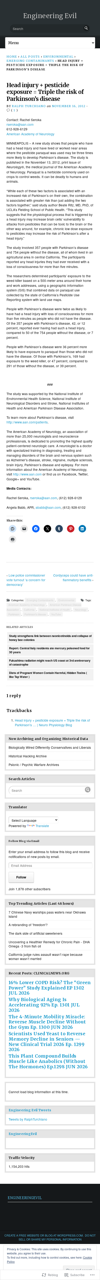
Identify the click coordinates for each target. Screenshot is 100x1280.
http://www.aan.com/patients (27, 422)
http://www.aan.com (27, 474)
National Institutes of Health (55, 609)
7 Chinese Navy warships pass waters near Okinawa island (47, 914)
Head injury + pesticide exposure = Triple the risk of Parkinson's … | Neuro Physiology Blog (52, 722)
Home (12, 56)
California (29, 609)
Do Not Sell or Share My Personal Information (57, 1237)
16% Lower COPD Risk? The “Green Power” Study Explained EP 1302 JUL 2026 (50, 988)
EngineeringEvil (23, 1134)
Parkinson (13, 614)
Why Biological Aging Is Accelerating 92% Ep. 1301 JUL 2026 (44, 1005)
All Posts (30, 56)
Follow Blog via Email (24, 841)
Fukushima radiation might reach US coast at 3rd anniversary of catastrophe (49, 662)
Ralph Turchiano (29, 106)
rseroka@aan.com (20, 124)
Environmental (58, 56)
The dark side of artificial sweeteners (35, 933)
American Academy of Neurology (30, 134)
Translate (42, 825)
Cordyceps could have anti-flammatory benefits (73, 577)
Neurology (80, 609)
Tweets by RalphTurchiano (28, 1119)
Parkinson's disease (35, 614)
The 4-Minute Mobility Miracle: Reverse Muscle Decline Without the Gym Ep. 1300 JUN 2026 (47, 1022)
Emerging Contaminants (30, 61)
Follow (21, 877)
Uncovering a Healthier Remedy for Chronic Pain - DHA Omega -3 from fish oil (49, 944)
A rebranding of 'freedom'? (28, 924)
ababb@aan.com (48, 507)
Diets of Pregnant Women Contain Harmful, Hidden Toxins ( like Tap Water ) (48, 675)
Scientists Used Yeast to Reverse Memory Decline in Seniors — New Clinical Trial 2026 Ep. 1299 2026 (47, 1041)
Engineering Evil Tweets (30, 1110)
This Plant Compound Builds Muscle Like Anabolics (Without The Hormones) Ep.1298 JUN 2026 (48, 1061)
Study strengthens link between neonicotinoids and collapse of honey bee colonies (50, 638)
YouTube (56, 614)
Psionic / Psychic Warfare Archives (34, 764)
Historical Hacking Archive (28, 756)
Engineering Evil (50, 16)
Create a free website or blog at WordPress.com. (43, 1235)
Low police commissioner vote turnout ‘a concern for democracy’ (26, 580)
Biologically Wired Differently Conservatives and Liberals (50, 747)
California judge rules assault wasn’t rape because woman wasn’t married (46, 956)
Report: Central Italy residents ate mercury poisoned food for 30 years (49, 650)
